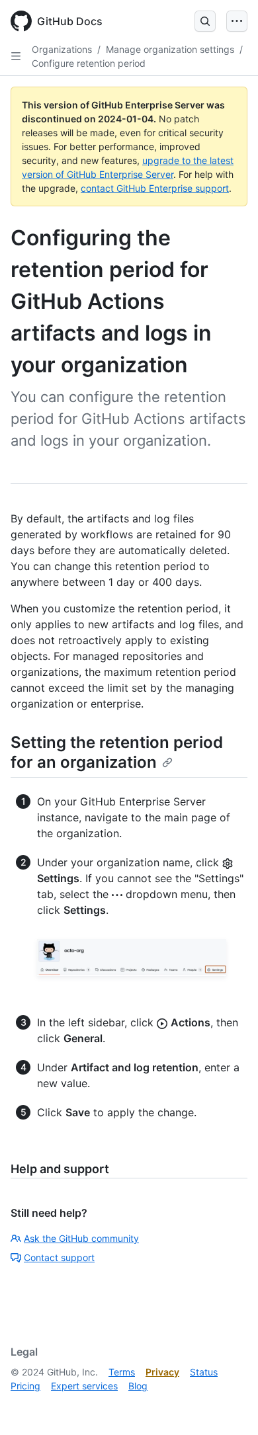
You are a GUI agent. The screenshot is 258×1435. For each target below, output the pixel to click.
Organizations (62, 49)
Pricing (25, 1385)
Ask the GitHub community (81, 1238)
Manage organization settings (170, 49)
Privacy (162, 1371)
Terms (121, 1371)
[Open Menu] (236, 21)
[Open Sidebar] (15, 56)
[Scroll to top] (229, 1406)
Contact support (59, 1257)
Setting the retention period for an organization (117, 752)
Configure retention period (89, 63)
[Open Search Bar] (205, 21)
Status (204, 1371)
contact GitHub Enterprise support (155, 188)
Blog (138, 1385)
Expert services (84, 1385)
